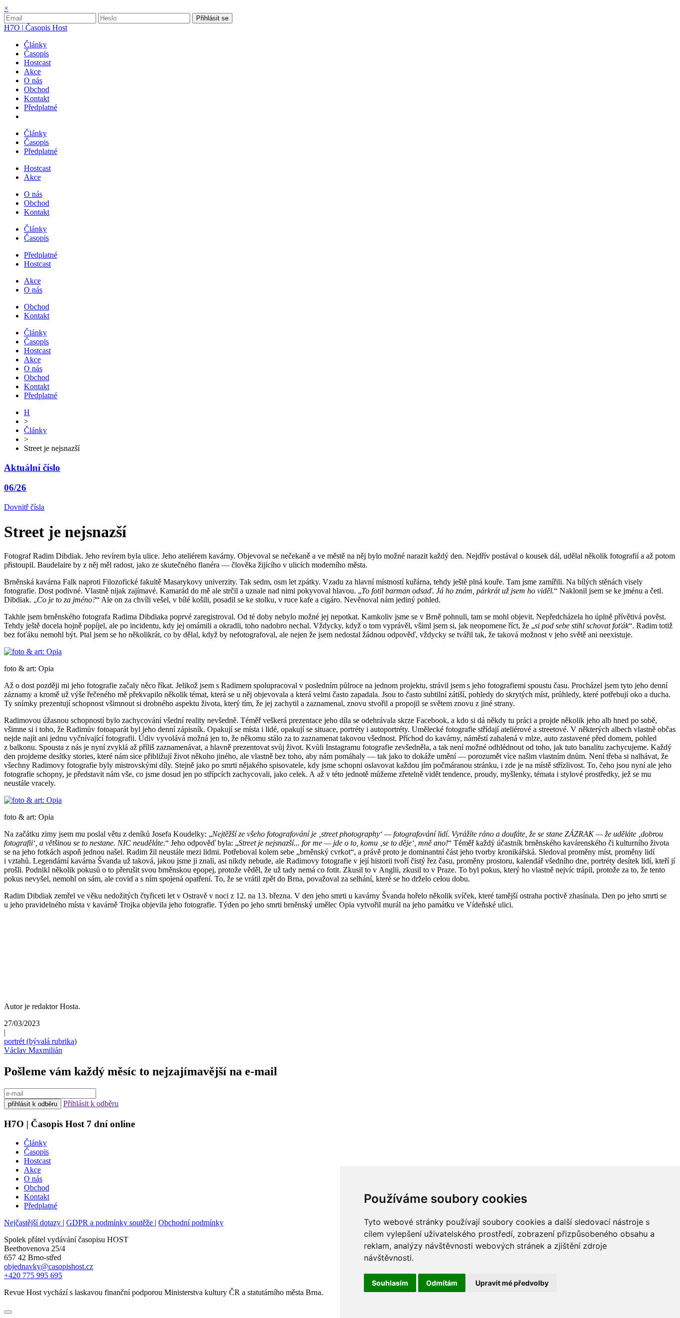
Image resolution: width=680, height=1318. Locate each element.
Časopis (36, 1152)
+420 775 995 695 (33, 1275)
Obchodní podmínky (191, 1222)
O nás (33, 1178)
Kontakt (36, 1196)
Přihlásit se (212, 18)
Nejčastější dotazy (33, 1222)
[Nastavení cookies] (8, 1312)
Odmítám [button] (441, 1283)
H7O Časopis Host (35, 27)
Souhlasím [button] (390, 1283)
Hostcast (37, 1161)
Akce (32, 1170)
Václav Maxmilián (33, 1050)
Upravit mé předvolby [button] (512, 1283)
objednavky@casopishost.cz (48, 1266)
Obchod (36, 1187)
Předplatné (40, 1205)
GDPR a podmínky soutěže (110, 1222)
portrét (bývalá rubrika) (40, 1041)
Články (35, 430)
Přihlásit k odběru (90, 1103)
